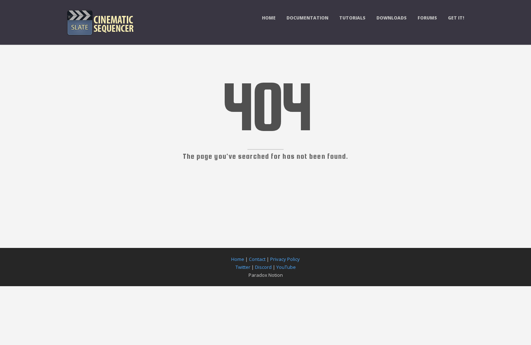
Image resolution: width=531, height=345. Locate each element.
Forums (427, 18)
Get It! (456, 18)
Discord (263, 267)
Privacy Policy (285, 259)
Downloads (391, 18)
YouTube (286, 267)
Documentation (307, 18)
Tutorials (352, 18)
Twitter (243, 267)
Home (269, 18)
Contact (257, 259)
